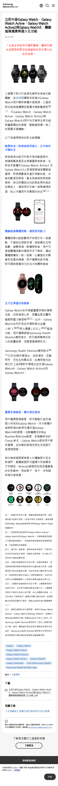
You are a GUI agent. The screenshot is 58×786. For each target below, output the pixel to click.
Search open (47, 6)
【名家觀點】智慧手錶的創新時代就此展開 (27, 711)
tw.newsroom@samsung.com (40, 727)
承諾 (18, 98)
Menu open (53, 6)
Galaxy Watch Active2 (17, 654)
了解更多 (16, 770)
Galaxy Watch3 (37, 658)
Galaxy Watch (23, 645)
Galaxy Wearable (14, 663)
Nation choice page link (41, 6)
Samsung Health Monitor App (21, 667)
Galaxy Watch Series (16, 658)
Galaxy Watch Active (16, 650)
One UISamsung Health (39, 663)
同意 (50, 776)
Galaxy (9, 645)
